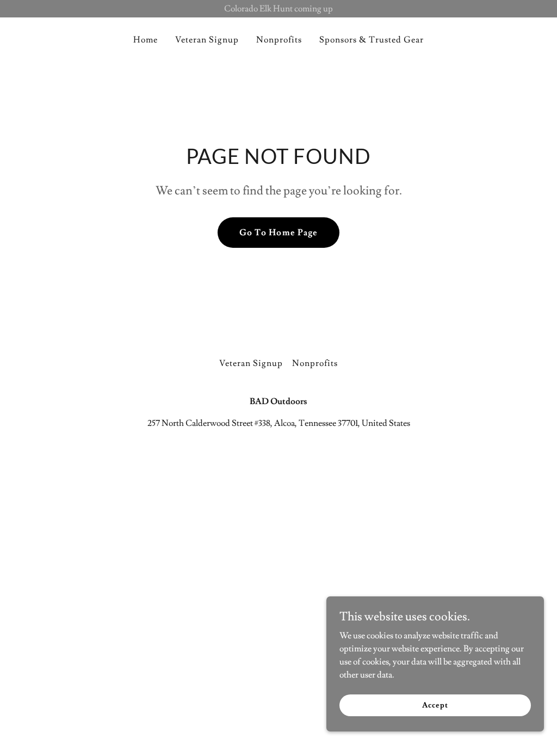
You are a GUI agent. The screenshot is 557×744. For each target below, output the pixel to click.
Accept (435, 705)
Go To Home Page (278, 232)
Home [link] (145, 39)
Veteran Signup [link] (207, 39)
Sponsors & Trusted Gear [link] (371, 39)
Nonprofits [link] (279, 39)
